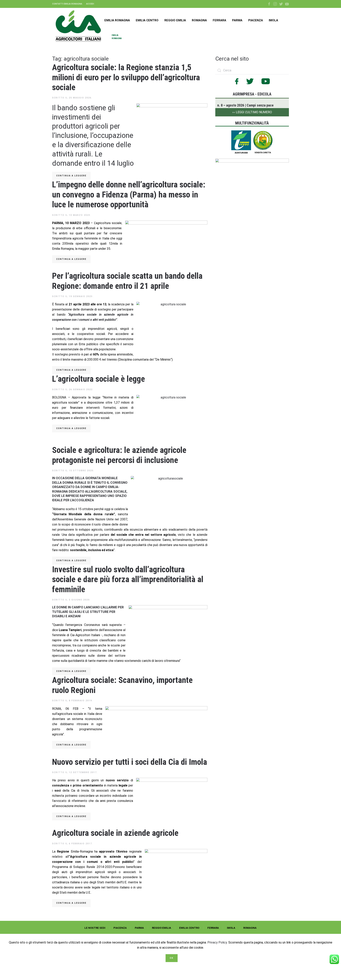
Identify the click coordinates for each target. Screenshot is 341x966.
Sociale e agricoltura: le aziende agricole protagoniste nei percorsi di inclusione (119, 455)
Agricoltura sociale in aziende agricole (115, 833)
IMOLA (231, 927)
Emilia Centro (147, 20)
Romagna (199, 20)
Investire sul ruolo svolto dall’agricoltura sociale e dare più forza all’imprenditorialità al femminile (127, 579)
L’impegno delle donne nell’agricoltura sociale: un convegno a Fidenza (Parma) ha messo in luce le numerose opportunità (128, 194)
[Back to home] (78, 26)
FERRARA (213, 927)
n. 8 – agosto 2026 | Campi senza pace (245, 105)
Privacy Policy (217, 942)
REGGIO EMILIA (161, 927)
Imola (273, 20)
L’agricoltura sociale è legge (98, 379)
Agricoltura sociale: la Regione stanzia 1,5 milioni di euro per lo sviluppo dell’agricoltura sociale (126, 77)
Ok (171, 958)
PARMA (139, 927)
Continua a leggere (71, 175)
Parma (237, 20)
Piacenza (255, 20)
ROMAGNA (250, 927)
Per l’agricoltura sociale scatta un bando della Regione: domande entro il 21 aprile (127, 281)
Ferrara (219, 20)
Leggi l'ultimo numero (252, 112)
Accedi (90, 4)
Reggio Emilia (175, 20)
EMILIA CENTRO (189, 927)
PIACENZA (120, 927)
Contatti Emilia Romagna (67, 4)
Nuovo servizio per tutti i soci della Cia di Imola (129, 762)
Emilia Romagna (117, 20)
